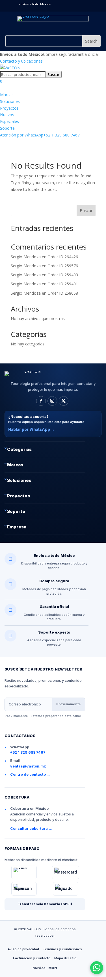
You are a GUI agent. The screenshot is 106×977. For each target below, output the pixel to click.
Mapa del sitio (65, 958)
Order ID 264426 (62, 256)
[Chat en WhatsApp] (96, 967)
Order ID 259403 (62, 274)
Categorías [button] (19, 449)
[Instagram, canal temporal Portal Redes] (52, 401)
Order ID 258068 (62, 293)
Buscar (53, 74)
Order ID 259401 (62, 283)
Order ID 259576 (62, 265)
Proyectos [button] (18, 496)
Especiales (9, 121)
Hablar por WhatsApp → (31, 429)
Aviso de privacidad (23, 949)
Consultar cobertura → (31, 828)
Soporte (7, 128)
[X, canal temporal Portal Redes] (63, 401)
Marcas (7, 94)
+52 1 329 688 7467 (40, 135)
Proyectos (9, 108)
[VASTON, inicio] (10, 67)
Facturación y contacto (32, 958)
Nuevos (7, 114)
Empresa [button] (16, 527)
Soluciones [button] (19, 480)
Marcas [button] (15, 464)
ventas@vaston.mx (28, 766)
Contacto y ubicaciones (21, 61)
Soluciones (10, 101)
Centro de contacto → (30, 774)
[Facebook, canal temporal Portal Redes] (41, 401)
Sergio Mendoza (26, 256)
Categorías (21, 88)
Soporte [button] (16, 511)
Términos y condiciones (62, 949)
